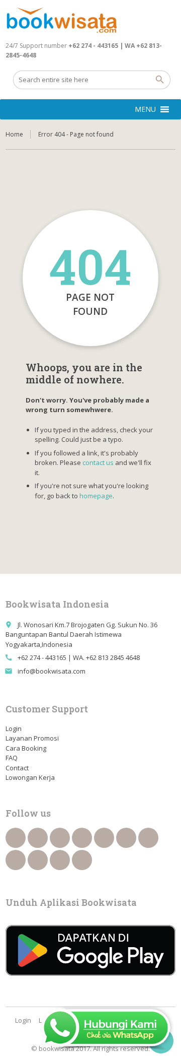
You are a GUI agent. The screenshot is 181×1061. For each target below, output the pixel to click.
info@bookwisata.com (51, 671)
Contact (17, 767)
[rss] (60, 838)
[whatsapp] (38, 860)
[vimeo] (148, 838)
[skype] (82, 860)
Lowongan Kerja (30, 777)
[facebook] (16, 838)
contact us (98, 462)
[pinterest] (16, 860)
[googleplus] (104, 838)
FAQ (12, 757)
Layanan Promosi (32, 738)
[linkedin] (82, 838)
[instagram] (60, 860)
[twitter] (38, 838)
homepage (96, 495)
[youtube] (126, 838)
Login (14, 728)
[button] (145, 109)
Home (14, 134)
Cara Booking (26, 748)
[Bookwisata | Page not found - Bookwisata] (61, 20)
